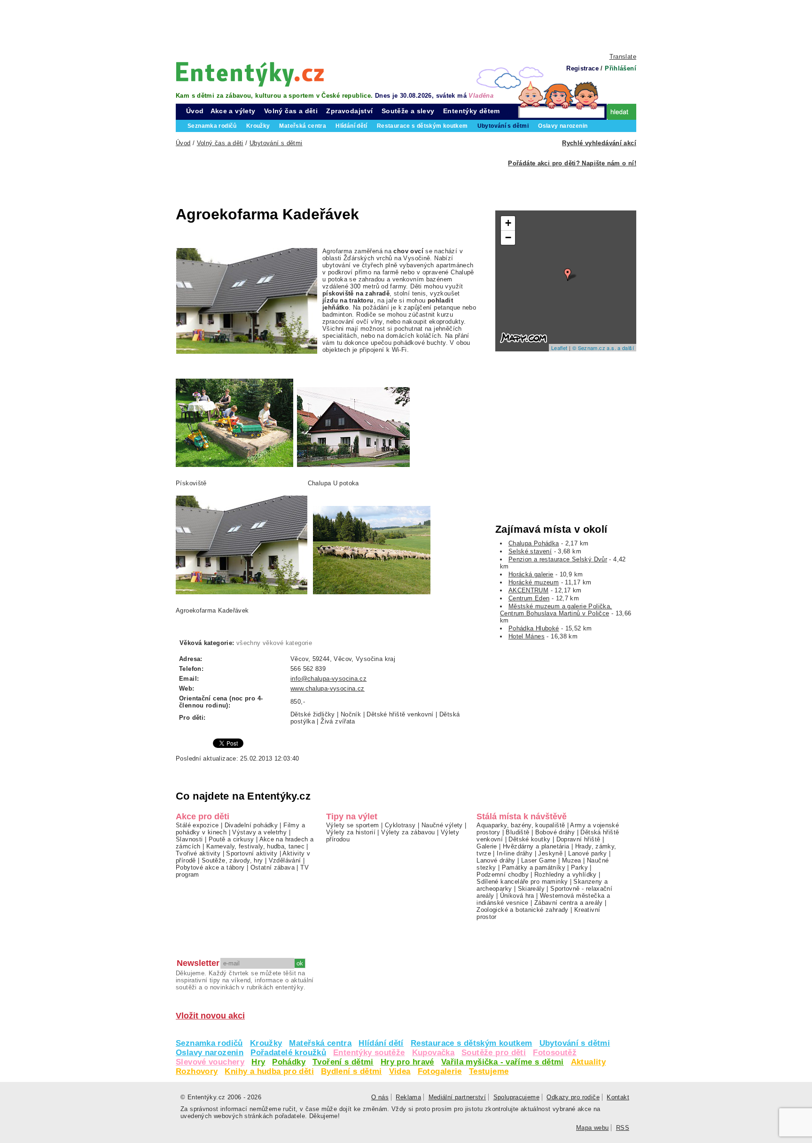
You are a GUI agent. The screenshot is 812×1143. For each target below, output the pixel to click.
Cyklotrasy (400, 825)
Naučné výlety (442, 825)
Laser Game (538, 860)
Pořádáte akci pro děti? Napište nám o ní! (572, 163)
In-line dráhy (514, 853)
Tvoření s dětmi (343, 1061)
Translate (622, 56)
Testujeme (488, 1071)
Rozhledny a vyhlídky (565, 874)
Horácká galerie (531, 574)
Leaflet (559, 347)
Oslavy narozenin (209, 1052)
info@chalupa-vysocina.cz (328, 678)
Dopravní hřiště (578, 839)
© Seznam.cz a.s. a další (603, 347)
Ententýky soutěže (369, 1052)
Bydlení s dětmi (351, 1071)
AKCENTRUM (528, 590)
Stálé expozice (197, 825)
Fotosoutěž (555, 1052)
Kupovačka (433, 1052)
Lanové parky (587, 853)
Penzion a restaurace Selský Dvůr (557, 559)
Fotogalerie (440, 1071)
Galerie (486, 846)
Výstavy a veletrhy (259, 832)
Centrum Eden (529, 598)
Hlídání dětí (381, 1043)
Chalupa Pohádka (533, 543)
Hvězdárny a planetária (536, 846)
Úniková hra (517, 895)
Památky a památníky (533, 867)
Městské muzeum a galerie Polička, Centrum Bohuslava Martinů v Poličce (556, 610)
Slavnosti (189, 839)
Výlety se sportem (352, 825)
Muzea (571, 860)
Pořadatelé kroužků (288, 1052)
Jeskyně (550, 853)
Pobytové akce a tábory (210, 867)
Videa (400, 1071)
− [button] (508, 237)
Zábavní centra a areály (568, 902)
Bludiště (517, 832)
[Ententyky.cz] (250, 74)
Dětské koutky (529, 839)
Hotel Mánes (526, 636)
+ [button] (508, 223)
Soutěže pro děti (493, 1052)
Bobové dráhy (555, 832)
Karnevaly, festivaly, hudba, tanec (255, 846)
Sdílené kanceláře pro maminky (522, 881)
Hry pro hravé (407, 1061)
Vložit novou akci (210, 1015)
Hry (258, 1061)
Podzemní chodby (502, 874)
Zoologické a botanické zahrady (522, 909)
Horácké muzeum (533, 582)
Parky (579, 867)
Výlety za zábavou (408, 832)
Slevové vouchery (210, 1061)
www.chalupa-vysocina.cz (327, 688)
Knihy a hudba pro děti (269, 1071)
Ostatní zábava (272, 867)
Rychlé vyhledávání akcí (599, 143)
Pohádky (288, 1061)
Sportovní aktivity (251, 853)
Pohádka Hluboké (533, 628)
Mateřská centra (320, 1043)
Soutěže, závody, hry (232, 860)
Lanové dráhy (495, 860)
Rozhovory (197, 1071)
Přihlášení (620, 68)
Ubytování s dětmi (574, 1043)
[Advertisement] (406, 26)
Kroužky (266, 1043)
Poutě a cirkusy (231, 839)
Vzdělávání (285, 860)
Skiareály (531, 888)
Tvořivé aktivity (198, 853)
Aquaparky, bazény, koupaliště (520, 825)
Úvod (195, 111)
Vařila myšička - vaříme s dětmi (502, 1061)
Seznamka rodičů (209, 1043)
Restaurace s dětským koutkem (471, 1043)
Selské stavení (530, 551)
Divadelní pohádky (251, 825)
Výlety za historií (350, 832)
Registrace (582, 68)
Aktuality (588, 1061)
